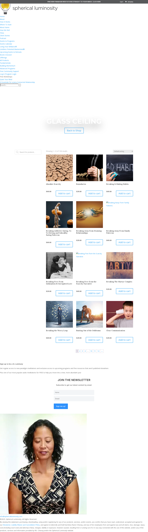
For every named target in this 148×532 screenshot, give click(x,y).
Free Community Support (9, 71)
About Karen (4, 27)
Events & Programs (7, 41)
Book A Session (6, 55)
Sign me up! (61, 406)
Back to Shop (74, 130)
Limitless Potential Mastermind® (12, 49)
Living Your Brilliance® (8, 47)
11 (95, 351)
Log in (2, 74)
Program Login (10, 74)
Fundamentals (5, 63)
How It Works (5, 22)
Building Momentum (7, 66)
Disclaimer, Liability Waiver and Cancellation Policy (21, 525)
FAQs (2, 33)
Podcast (3, 38)
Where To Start (5, 25)
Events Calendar (6, 44)
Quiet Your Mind (6, 79)
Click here (97, 2)
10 (91, 351)
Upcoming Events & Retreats (11, 52)
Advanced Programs (7, 68)
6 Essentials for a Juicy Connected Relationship (17, 82)
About (2, 19)
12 (98, 351)
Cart (121, 2)
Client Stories (5, 35)
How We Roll (5, 30)
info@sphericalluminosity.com (11, 516)
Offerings (3, 57)
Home (2, 16)
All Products (4, 60)
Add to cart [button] (64, 193)
